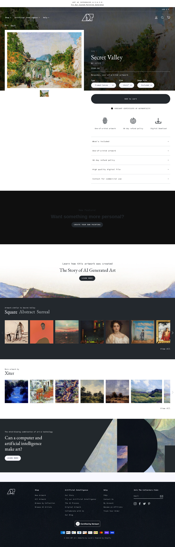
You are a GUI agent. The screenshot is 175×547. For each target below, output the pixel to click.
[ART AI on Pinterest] (149, 503)
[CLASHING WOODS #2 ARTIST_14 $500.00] (117, 391)
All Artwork (40, 499)
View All (165, 349)
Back (13, 25)
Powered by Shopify (103, 538)
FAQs (106, 495)
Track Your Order (112, 511)
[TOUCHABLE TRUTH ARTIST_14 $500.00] (67, 391)
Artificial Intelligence (27, 17)
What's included (130, 141)
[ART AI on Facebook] (139, 503)
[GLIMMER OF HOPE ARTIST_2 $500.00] (92, 332)
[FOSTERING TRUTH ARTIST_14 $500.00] (92, 391)
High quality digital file (130, 169)
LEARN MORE (12, 458)
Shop (7, 17)
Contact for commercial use (130, 179)
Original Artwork (73, 507)
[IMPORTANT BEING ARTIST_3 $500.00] (142, 332)
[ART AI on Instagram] (135, 503)
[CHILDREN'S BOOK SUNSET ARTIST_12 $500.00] (67, 332)
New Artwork (40, 495)
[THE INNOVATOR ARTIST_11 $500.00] (16, 332)
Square (11, 312)
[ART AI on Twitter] (144, 503)
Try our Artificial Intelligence (80, 499)
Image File (142, 80)
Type (93, 80)
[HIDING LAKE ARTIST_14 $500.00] (16, 391)
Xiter (98, 63)
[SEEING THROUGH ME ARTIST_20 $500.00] (117, 332)
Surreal (43, 312)
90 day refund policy (130, 160)
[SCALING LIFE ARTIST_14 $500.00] (41, 391)
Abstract (27, 312)
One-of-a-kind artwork (130, 151)
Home (93, 51)
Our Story (69, 495)
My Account (109, 503)
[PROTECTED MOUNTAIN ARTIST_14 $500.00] (146, 391)
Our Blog (69, 515)
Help (45, 17)
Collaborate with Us (74, 511)
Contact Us (109, 499)
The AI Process (72, 503)
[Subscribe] (161, 496)
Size (121, 80)
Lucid (90, 538)
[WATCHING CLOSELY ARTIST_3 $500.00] (41, 332)
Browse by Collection (45, 503)
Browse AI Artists (43, 507)
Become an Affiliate (113, 507)
